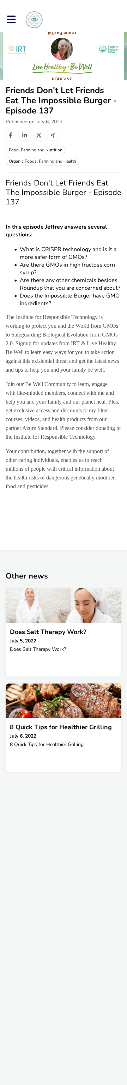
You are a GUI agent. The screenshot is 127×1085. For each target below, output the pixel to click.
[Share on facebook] (11, 135)
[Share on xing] (53, 135)
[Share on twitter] (39, 135)
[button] (11, 19)
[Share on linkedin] (25, 135)
